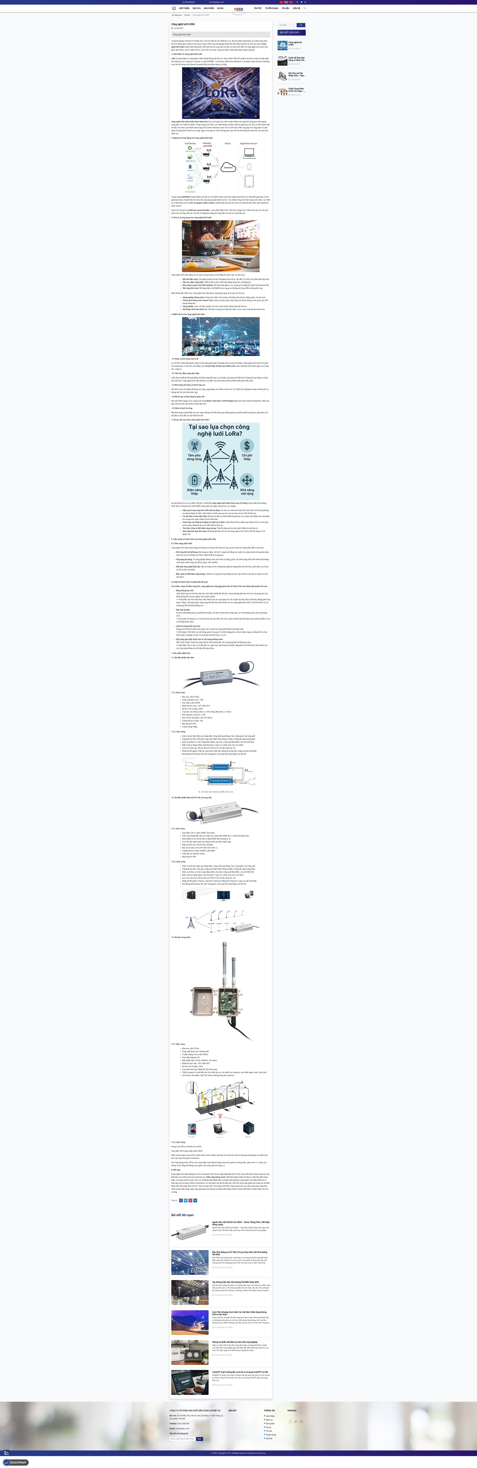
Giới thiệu (184, 8)
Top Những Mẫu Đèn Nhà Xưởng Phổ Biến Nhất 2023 (235, 1282)
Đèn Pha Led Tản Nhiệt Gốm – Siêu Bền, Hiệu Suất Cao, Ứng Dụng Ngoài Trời (296, 74)
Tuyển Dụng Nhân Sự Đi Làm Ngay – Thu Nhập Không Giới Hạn (296, 90)
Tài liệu (285, 8)
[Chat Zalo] (6, 1453)
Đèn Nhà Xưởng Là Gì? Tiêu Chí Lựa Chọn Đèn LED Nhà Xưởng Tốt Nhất (239, 1253)
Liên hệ (296, 8)
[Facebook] (297, 2)
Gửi (199, 1439)
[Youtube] (301, 1421)
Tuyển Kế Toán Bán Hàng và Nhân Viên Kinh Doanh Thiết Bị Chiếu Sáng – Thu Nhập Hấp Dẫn (296, 59)
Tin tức (258, 8)
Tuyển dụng (271, 8)
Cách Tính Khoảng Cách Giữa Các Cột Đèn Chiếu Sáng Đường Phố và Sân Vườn (239, 1313)
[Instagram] (305, 2)
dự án (220, 8)
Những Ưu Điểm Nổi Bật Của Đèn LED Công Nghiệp (235, 1342)
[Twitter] (301, 2)
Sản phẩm (209, 8)
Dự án (268, 1427)
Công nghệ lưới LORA (295, 43)
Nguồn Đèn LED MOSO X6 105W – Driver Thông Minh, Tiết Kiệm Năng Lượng (241, 1223)
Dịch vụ (197, 8)
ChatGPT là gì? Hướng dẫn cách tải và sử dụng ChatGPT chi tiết (240, 1372)
